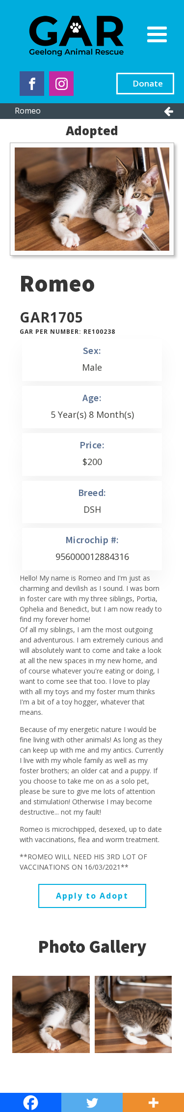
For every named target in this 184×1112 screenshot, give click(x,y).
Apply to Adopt (92, 895)
